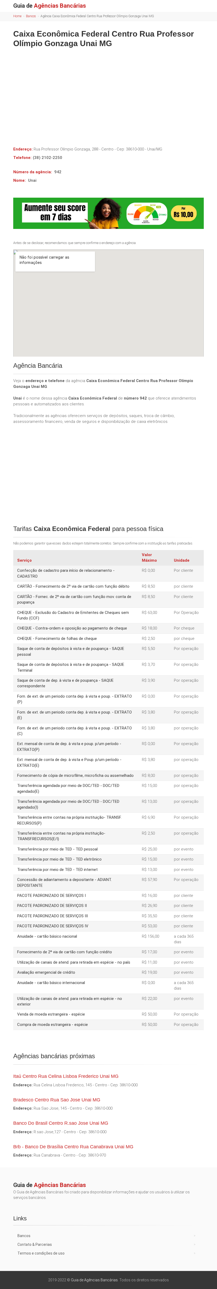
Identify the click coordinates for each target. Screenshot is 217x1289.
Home (17, 16)
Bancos (31, 16)
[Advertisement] (108, 93)
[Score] (108, 213)
